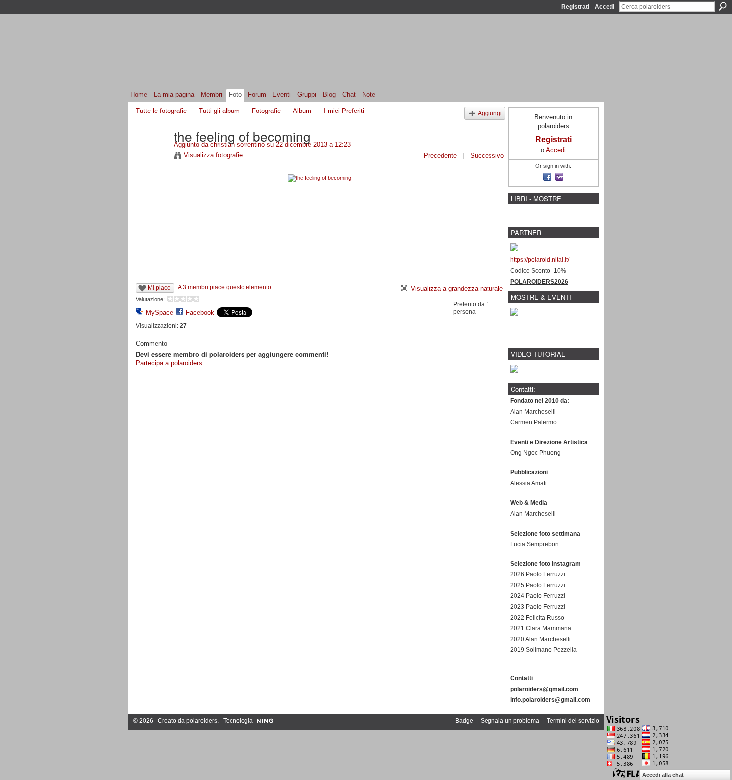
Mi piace (159, 287)
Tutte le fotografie (161, 110)
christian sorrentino (237, 144)
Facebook (200, 312)
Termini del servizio (573, 720)
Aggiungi (490, 113)
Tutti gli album (219, 110)
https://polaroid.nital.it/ (539, 259)
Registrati (575, 6)
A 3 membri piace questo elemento (224, 287)
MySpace (159, 312)
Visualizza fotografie (213, 155)
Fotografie (266, 110)
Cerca (723, 6)
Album (302, 110)
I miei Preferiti (344, 110)
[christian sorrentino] (152, 157)
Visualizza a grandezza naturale (457, 288)
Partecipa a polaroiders (169, 363)
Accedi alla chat (663, 775)
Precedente (440, 155)
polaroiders (201, 720)
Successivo (487, 155)
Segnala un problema (510, 720)
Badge (464, 720)
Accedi (604, 6)
